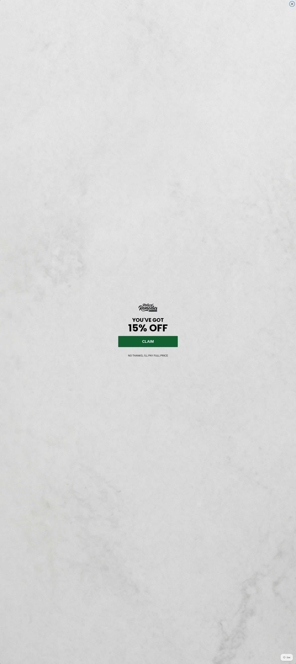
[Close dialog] (292, 4)
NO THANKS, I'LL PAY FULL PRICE (148, 355)
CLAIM (148, 341)
